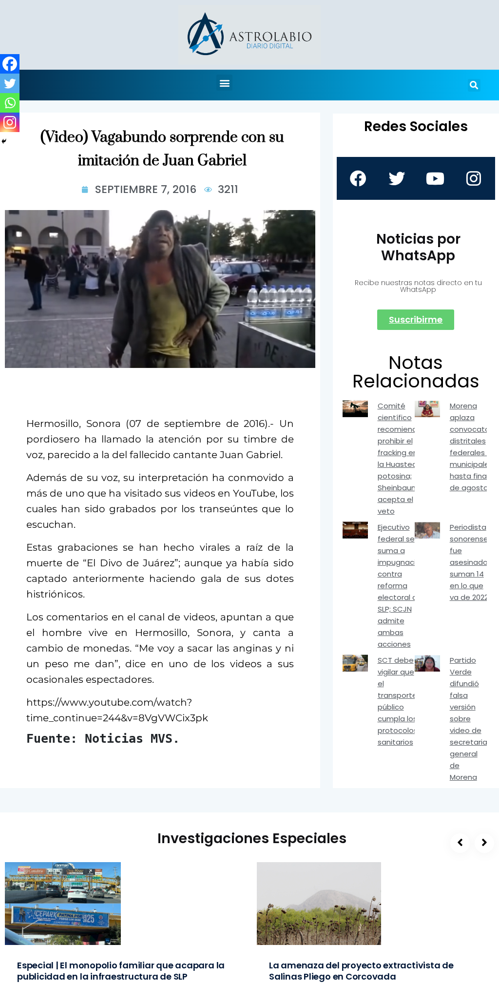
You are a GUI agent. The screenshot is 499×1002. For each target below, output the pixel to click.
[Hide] (4, 141)
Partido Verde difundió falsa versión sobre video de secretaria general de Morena (468, 718)
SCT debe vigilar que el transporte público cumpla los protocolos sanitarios (398, 701)
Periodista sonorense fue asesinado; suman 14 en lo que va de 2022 (469, 562)
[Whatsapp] (9, 103)
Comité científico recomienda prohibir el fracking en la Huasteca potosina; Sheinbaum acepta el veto (400, 458)
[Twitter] (9, 83)
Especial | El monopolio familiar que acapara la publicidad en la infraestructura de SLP (121, 971)
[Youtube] (435, 178)
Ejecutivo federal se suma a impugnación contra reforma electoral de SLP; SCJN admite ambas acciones (401, 585)
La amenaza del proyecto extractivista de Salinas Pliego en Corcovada (361, 971)
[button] (224, 83)
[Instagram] (9, 122)
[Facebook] (9, 64)
